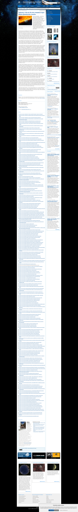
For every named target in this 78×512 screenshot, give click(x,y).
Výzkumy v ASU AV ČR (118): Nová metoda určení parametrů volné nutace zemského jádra (31, 288)
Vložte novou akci (57, 68)
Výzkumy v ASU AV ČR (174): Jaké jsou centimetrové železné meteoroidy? (29, 373)
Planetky (47, 498)
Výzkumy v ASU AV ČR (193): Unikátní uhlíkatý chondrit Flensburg (28, 401)
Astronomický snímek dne (51, 41)
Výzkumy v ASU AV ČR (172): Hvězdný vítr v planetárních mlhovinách (28, 369)
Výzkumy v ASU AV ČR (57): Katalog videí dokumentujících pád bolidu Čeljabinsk (30, 203)
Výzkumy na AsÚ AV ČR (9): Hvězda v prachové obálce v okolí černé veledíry (29, 127)
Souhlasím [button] (51, 510)
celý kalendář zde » (56, 83)
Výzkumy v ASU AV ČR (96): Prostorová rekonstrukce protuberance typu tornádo (30, 257)
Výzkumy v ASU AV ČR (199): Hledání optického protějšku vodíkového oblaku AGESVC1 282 (31, 409)
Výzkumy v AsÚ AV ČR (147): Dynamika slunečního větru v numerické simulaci (29, 332)
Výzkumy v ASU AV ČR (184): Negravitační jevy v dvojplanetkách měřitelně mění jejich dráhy (31, 390)
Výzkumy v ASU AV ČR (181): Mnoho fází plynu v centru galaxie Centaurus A (29, 384)
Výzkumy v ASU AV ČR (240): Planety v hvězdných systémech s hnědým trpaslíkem (53, 176)
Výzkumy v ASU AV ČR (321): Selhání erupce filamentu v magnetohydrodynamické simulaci (53, 186)
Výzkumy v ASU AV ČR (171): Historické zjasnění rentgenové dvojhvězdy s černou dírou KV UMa (32, 368)
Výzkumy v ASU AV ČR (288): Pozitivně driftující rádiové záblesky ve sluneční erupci (53, 219)
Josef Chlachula (54, 119)
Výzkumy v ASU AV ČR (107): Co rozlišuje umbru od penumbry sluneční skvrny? (29, 272)
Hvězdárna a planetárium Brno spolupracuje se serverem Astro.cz (38, 505)
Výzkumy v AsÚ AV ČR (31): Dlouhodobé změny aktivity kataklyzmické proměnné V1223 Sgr (31, 162)
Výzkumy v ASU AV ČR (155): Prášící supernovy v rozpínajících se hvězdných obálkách (30, 344)
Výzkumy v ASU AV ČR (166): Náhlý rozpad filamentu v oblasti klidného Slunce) (29, 360)
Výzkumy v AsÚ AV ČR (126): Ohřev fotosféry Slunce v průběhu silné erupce (29, 300)
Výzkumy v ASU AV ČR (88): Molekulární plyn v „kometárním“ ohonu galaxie (29, 246)
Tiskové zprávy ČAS (21, 497)
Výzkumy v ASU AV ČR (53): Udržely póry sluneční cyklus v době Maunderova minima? (30, 197)
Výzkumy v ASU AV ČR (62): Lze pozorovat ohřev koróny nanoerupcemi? (29, 210)
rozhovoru (54, 123)
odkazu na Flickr (57, 145)
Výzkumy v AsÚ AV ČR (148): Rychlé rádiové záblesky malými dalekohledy (29, 333)
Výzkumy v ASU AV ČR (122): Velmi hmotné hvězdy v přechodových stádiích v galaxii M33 (31, 295)
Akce (28, 6)
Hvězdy (27, 8)
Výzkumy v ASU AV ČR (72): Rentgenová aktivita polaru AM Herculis (28, 225)
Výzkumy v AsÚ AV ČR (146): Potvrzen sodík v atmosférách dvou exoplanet (29, 330)
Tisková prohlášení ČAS (22, 496)
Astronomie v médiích (36, 499)
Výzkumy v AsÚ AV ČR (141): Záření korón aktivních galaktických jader (28, 323)
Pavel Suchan (53, 199)
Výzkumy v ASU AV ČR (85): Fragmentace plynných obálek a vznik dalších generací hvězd (31, 242)
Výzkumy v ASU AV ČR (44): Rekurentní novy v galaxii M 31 (27, 183)
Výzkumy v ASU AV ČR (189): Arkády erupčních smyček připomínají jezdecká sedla (30, 396)
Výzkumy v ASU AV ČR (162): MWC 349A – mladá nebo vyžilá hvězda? (28, 354)
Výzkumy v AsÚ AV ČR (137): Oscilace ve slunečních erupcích (27, 316)
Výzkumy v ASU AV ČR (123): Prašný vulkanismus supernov (27, 296)
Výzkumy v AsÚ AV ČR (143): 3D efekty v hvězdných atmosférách (28, 326)
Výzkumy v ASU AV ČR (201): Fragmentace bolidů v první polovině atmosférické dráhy (30, 412)
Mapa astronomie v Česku (36, 501)
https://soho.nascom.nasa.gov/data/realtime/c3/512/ (54, 134)
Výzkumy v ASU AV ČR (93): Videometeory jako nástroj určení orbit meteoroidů (29, 253)
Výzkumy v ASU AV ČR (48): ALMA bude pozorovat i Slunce (27, 189)
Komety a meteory (48, 502)
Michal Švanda (25, 10)
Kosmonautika (49, 11)
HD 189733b (25, 448)
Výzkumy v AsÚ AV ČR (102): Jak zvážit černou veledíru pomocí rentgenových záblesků (30, 266)
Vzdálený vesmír (49, 17)
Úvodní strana (20, 8)
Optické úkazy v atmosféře (50, 499)
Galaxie (47, 497)
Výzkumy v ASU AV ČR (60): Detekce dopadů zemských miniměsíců (28, 207)
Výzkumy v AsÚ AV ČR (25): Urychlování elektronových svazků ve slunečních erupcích (30, 154)
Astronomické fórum (35, 502)
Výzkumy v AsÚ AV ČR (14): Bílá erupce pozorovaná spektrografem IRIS (28, 137)
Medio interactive (34, 508)
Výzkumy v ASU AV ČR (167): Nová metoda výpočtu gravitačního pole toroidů (29, 361)
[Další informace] (25, 470)
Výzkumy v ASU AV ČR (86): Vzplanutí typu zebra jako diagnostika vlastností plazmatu (30, 243)
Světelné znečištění (50, 18)
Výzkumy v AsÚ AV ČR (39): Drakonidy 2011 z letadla (26, 176)
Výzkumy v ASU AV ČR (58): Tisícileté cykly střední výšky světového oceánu (29, 204)
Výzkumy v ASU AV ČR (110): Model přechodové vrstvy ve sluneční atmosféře (29, 276)
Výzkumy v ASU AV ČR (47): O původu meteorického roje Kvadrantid (28, 188)
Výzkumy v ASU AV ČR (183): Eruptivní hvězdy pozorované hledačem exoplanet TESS (30, 387)
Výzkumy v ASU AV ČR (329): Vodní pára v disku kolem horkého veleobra (39, 423)
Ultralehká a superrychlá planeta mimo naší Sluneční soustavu (52, 201)
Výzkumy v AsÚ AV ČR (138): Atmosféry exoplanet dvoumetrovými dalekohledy (29, 318)
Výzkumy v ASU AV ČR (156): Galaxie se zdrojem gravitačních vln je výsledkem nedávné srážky (32, 346)
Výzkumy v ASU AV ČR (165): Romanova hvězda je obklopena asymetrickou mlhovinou (30, 359)
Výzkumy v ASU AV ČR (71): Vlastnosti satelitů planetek (26, 223)
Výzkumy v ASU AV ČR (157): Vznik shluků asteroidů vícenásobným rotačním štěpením (30, 347)
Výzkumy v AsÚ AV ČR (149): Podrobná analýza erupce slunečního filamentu (29, 334)
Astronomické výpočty (36, 497)
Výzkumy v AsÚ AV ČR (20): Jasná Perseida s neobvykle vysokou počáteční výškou (30, 146)
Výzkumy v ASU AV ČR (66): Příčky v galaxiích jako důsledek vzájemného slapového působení (31, 215)
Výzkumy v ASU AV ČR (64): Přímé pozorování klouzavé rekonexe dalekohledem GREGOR (31, 213)
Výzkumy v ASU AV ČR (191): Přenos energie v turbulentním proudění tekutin (29, 399)
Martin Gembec (54, 93)
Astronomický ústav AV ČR (31, 448)
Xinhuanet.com (50, 106)
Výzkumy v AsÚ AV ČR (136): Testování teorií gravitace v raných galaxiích (29, 315)
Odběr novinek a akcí (51, 85)
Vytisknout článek (43, 10)
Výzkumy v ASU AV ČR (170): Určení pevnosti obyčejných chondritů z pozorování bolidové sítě (31, 367)
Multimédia (49, 20)
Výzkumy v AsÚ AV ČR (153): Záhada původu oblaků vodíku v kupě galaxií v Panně (30, 342)
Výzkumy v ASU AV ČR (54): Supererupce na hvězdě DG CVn (27, 198)
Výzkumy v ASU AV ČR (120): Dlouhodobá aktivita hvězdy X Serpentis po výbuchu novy (31, 291)
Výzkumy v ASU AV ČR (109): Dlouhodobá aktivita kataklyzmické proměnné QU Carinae (31, 275)
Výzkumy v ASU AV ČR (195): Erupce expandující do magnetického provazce (29, 404)
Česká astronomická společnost (24, 505)
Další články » (57, 229)
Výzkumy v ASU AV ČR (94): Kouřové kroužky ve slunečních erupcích (28, 254)
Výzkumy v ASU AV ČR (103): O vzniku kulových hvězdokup (27, 267)
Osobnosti (49, 21)
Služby (44, 6)
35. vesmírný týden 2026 (23, 462)
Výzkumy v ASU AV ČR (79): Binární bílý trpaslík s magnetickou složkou (28, 234)
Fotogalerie (38, 6)
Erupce (35, 448)
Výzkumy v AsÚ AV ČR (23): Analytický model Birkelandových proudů (28, 150)
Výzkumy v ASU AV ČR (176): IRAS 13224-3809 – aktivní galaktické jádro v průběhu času (30, 376)
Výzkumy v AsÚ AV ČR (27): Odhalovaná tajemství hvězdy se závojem (28, 156)
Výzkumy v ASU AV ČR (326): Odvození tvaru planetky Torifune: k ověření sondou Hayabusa (38, 429)
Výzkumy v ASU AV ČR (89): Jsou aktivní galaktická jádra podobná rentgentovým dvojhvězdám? (32, 247)
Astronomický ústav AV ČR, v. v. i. (26, 109)
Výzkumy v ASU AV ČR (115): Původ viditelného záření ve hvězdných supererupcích (30, 283)
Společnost (52, 6)
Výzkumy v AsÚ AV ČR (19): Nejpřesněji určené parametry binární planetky (29, 144)
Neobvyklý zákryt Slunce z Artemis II (53, 137)
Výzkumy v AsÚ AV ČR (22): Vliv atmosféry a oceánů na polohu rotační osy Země (30, 149)
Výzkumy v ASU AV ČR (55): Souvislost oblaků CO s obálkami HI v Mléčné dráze (29, 200)
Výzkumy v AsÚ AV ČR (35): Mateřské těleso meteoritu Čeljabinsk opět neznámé (30, 169)
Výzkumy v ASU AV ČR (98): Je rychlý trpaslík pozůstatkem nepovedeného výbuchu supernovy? (32, 260)
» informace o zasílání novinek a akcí (52, 89)
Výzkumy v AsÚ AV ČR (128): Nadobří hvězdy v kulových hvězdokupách (28, 302)
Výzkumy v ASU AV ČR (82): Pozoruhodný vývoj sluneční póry (27, 238)
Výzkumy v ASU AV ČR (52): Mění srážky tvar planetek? (26, 196)
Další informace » (28, 491)
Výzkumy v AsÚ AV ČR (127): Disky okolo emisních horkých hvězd (28, 301)
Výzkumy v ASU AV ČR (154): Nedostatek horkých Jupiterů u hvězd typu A (29, 343)
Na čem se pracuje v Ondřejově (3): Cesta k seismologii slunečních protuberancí (30, 117)
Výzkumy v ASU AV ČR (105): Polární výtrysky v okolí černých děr (27, 270)
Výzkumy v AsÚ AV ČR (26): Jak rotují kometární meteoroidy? (27, 155)
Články (20, 6)
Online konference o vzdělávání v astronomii (52, 109)
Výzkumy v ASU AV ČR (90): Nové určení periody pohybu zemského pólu (29, 248)
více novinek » (57, 148)
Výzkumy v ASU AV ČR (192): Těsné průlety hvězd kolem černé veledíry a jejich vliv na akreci (31, 400)
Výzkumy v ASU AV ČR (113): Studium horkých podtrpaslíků (27, 280)
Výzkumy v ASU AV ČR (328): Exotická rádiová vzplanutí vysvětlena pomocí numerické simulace (38, 425)
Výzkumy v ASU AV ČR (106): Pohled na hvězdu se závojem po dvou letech (29, 271)
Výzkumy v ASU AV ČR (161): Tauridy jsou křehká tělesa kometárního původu (29, 353)
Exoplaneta (22, 448)
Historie (48, 24)
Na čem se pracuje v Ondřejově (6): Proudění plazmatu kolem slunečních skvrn (29, 122)
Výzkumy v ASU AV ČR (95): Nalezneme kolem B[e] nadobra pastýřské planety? (29, 255)
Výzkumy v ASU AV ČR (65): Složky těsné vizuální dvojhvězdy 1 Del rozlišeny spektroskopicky (31, 214)
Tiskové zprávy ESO (21, 499)
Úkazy (48, 10)
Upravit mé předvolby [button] (64, 510)
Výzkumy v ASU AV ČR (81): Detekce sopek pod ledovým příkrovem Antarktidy (29, 237)
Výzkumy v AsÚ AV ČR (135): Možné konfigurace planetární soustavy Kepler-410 (30, 314)
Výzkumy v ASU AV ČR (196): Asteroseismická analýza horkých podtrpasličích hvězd (30, 405)
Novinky (24, 6)
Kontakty (57, 6)
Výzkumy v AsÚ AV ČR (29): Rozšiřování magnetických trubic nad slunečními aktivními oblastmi (31, 159)
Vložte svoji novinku (57, 91)
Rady (47, 6)
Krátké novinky (50, 91)
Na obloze (32, 6)
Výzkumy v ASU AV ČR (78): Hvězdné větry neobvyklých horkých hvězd (28, 233)
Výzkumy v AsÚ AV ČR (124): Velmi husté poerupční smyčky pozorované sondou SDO (30, 297)
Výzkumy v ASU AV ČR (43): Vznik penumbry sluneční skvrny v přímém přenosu (29, 182)
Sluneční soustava (50, 13)
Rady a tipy (34, 498)
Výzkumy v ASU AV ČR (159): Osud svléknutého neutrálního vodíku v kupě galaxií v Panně (31, 350)
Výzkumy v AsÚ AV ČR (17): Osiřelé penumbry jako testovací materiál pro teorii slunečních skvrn (32, 142)
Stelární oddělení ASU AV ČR (24, 107)
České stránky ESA (21, 501)
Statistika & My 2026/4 (54, 121)
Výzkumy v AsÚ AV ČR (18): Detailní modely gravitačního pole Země (28, 143)
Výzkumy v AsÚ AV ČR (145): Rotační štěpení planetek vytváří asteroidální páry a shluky (31, 329)
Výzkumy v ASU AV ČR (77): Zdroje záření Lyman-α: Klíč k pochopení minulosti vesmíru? (31, 232)
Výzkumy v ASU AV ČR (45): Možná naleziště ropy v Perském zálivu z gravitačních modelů (31, 184)
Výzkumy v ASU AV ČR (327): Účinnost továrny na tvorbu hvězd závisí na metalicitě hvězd (39, 427)
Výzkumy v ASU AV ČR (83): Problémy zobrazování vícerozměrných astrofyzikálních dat (31, 239)
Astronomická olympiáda (22, 498)
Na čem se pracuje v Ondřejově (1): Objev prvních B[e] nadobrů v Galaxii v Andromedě (31, 114)
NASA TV (20, 502)
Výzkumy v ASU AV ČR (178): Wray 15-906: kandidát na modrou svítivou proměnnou (30, 379)
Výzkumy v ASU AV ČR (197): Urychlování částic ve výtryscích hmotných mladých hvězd (30, 406)
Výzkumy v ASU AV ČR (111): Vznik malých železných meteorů (27, 277)
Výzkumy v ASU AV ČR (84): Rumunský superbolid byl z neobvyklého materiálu (29, 241)
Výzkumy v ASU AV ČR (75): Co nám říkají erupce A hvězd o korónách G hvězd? (29, 229)
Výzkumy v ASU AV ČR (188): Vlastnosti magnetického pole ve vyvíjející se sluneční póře (31, 395)
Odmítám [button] (56, 510)
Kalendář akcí (49, 68)
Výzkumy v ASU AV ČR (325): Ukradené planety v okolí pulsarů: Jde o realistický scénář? (39, 431)
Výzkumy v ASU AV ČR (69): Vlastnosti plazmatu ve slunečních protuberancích (29, 220)
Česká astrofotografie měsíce (52, 57)
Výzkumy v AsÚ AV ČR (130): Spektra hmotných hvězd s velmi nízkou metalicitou (30, 305)
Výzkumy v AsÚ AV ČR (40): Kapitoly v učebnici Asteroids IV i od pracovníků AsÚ (29, 177)
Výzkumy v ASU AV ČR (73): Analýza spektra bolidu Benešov (27, 226)
